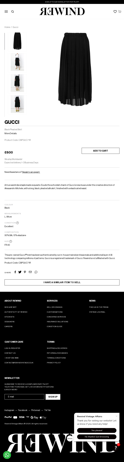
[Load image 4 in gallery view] (17, 104)
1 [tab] (6, 34)
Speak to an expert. (31, 172)
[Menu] (6, 11)
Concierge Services (56, 317)
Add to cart (100, 151)
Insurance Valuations (57, 322)
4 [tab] (6, 84)
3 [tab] (6, 68)
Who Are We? (10, 307)
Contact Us (10, 353)
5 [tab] (6, 101)
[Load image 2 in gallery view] (17, 62)
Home (7, 27)
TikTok (47, 410)
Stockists (9, 317)
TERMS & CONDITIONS (56, 358)
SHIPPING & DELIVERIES (57, 348)
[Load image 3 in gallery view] (17, 83)
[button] (115, 447)
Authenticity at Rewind (16, 312)
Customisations (55, 312)
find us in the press (98, 307)
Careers (9, 326)
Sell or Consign (54, 307)
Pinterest (35, 410)
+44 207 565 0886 (12, 358)
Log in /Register (12, 348)
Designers (10, 322)
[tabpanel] (17, 42)
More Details (11, 134)
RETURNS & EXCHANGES (57, 353)
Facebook (22, 410)
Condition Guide (54, 326)
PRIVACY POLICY (54, 363)
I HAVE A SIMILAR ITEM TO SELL (62, 282)
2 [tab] (6, 51)
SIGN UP (53, 397)
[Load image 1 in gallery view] (17, 41)
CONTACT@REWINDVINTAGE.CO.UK (19, 363)
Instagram (9, 410)
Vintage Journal (97, 312)
